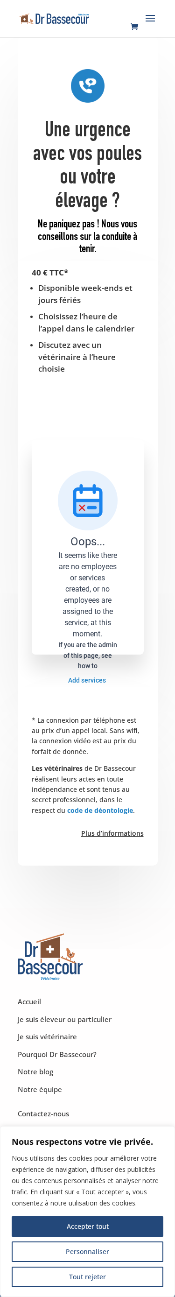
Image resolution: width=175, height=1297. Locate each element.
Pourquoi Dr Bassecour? (57, 1054)
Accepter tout (88, 1226)
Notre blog (35, 1071)
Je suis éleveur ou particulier (65, 1019)
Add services (87, 680)
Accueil (29, 1001)
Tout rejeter (87, 1276)
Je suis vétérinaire (47, 1036)
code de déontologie (100, 810)
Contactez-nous (43, 1113)
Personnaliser (87, 1251)
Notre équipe (40, 1089)
